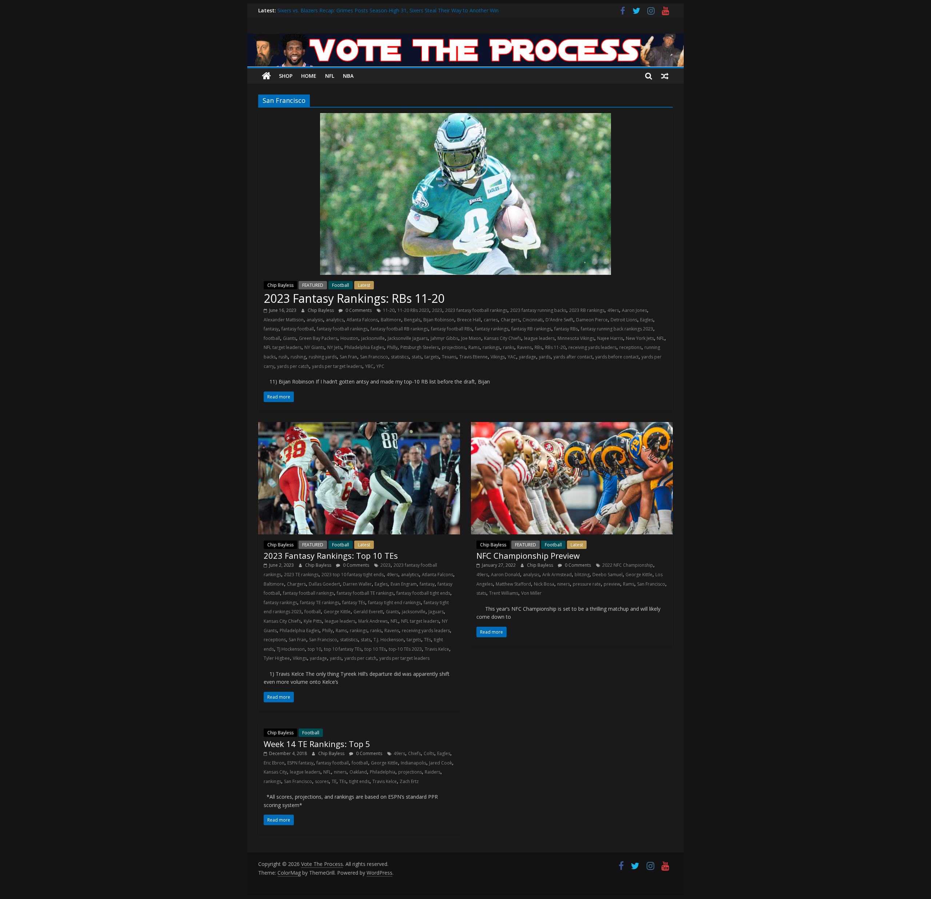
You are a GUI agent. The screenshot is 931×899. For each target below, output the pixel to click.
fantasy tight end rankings (394, 602)
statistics (400, 357)
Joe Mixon (471, 338)
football (272, 338)
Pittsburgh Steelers (419, 347)
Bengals (412, 320)
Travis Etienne (473, 357)
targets (431, 357)
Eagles (646, 320)
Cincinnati (533, 320)
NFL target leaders (282, 347)
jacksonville (373, 338)
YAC (512, 357)
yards (545, 357)
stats (416, 357)
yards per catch (293, 366)
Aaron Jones (634, 310)
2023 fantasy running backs (538, 310)
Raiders (432, 772)
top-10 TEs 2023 (405, 649)
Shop (285, 75)
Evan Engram (404, 584)
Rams (474, 347)
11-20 (389, 310)
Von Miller (531, 593)
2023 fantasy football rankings (476, 310)
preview (612, 584)
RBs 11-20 (555, 347)
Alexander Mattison (284, 320)
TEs (427, 640)
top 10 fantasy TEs (342, 649)
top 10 (314, 649)
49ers (613, 310)
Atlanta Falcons (362, 320)
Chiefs (414, 753)
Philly (392, 347)
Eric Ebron (274, 763)
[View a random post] (665, 76)
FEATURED (312, 285)
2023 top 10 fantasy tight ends (352, 574)
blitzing (582, 574)
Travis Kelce (437, 649)
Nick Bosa (544, 584)
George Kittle (337, 612)
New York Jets (640, 338)
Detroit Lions (624, 320)
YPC (380, 366)
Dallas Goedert (324, 584)
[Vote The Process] (465, 38)
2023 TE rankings (301, 574)
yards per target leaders (337, 366)
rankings (491, 347)
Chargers (510, 320)
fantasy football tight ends (423, 593)
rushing (298, 357)
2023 (437, 310)
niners (563, 584)
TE (334, 781)
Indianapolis (413, 763)
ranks (508, 347)
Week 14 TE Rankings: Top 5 (317, 743)
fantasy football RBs (451, 329)
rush (283, 357)
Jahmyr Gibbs (444, 338)
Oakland (358, 772)
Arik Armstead (557, 574)
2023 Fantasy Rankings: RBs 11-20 (354, 298)
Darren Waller (357, 584)
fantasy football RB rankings (399, 329)
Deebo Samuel (607, 574)
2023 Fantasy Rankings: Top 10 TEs (331, 555)
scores (322, 781)
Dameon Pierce (592, 320)
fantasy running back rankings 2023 (617, 329)
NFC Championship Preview (528, 555)
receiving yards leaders (592, 347)
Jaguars (436, 612)
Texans (449, 357)
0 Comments (358, 310)
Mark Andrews (373, 621)
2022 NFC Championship (627, 565)
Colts (429, 753)
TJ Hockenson (291, 649)
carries (491, 320)
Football (340, 285)
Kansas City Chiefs (502, 338)
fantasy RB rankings (531, 329)
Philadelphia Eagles (364, 347)
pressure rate (587, 584)
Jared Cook (440, 763)
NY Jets (334, 347)
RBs (538, 347)
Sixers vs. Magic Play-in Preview (314, 10)
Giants (289, 338)
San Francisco (374, 357)
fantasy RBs (566, 329)
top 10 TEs (375, 649)
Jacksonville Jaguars (408, 338)
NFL (329, 75)
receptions (630, 347)
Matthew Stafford (513, 584)
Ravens (524, 347)
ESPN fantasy (300, 763)
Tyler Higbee (277, 658)
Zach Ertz (409, 781)
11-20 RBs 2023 (413, 310)
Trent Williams (503, 593)
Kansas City (275, 772)
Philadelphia (382, 772)
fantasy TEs (353, 602)
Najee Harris (610, 338)
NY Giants (314, 347)
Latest (364, 285)
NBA (348, 75)
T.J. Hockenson (388, 640)
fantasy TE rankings (319, 602)
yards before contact (617, 357)
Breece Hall (469, 320)
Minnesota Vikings (576, 338)
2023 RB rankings (586, 310)
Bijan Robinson (438, 320)
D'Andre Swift (559, 320)
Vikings (498, 357)
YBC (369, 366)
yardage (527, 357)
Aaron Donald (505, 574)
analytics (335, 320)
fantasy (271, 329)
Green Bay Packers (318, 338)
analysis (315, 320)
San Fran (348, 357)
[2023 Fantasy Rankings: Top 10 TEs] (359, 426)
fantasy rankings (491, 329)
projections (454, 347)
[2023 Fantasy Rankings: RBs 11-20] (465, 117)
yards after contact (573, 357)
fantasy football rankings (342, 329)
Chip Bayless (280, 285)
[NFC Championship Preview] (572, 426)
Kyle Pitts (313, 621)
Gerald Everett (368, 612)
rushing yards (323, 357)
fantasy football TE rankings (365, 593)
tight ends (359, 781)
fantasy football (297, 329)
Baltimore (391, 320)
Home (308, 75)
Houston (349, 338)
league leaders (539, 338)
